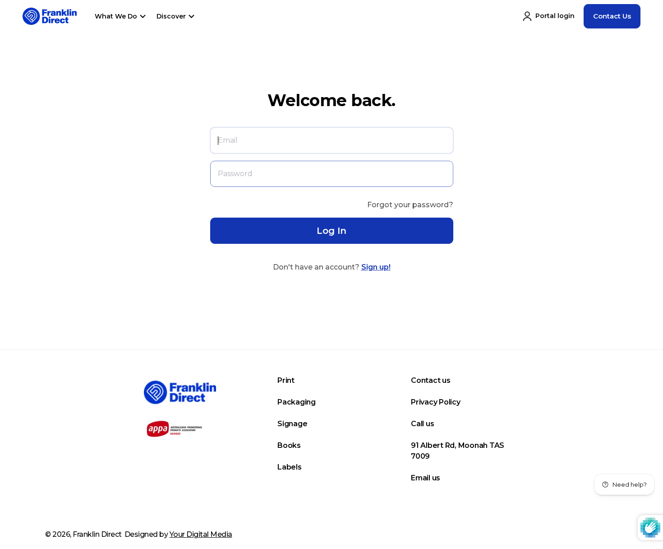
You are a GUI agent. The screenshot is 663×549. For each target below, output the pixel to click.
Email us (425, 478)
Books (289, 445)
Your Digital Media (201, 534)
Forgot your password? (410, 204)
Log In (331, 230)
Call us (422, 423)
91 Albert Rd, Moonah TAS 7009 (457, 451)
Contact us (431, 380)
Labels (289, 467)
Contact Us (612, 16)
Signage (292, 423)
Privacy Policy (435, 402)
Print (286, 380)
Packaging (296, 402)
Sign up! (376, 267)
